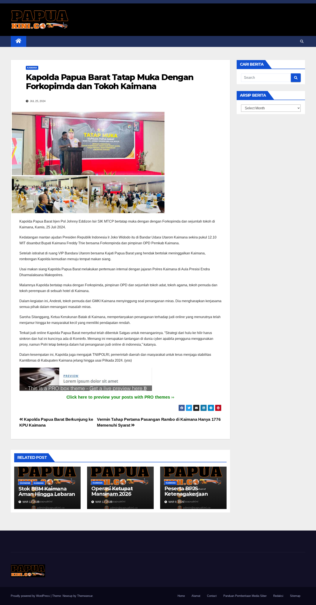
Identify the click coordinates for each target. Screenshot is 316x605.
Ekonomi (25, 483)
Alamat (196, 595)
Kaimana (32, 68)
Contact (212, 595)
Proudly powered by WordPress (31, 595)
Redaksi (278, 595)
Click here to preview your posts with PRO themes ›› (120, 397)
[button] (302, 41)
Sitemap (295, 595)
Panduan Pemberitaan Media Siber (245, 595)
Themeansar (84, 595)
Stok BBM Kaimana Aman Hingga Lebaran (46, 491)
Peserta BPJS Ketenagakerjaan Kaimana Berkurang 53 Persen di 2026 (193, 496)
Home (181, 595)
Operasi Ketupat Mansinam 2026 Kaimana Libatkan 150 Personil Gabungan (118, 496)
